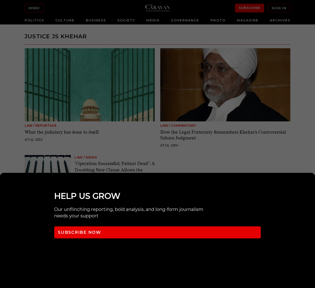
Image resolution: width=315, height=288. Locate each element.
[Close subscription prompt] (310, 182)
